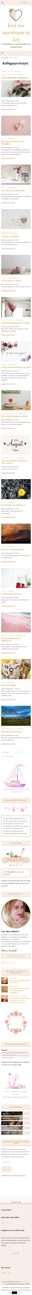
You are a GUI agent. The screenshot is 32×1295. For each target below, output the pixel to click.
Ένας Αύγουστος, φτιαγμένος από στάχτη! (14, 461)
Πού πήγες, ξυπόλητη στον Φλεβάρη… (13, 142)
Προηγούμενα (6, 752)
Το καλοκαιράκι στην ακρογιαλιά (10, 639)
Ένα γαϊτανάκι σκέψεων (14, 77)
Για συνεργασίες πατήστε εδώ (16, 956)
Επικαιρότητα (20, 74)
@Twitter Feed (5, 1273)
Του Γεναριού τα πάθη (11, 280)
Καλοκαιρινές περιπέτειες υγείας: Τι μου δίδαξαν (19, 981)
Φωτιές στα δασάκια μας (12, 549)
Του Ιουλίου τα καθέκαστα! (13, 505)
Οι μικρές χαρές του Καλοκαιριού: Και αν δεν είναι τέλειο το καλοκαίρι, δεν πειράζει (20, 1000)
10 (4, 756)
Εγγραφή (6, 1169)
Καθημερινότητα (12, 138)
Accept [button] (14, 1292)
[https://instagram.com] (6, 1222)
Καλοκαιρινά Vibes (13, 986)
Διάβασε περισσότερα (7, 109)
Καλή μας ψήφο (8, 685)
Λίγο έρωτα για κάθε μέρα (13, 190)
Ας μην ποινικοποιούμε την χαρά (16, 367)
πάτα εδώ (16, 1253)
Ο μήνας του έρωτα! (10, 236)
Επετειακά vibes (5, 233)
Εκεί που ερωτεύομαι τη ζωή (16, 32)
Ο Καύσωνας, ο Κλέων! (11, 594)
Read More (20, 1292)
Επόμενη (9, 756)
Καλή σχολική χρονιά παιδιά (14, 416)
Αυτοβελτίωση (12, 978)
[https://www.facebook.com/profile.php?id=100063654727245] (3, 1222)
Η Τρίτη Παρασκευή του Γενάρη (15, 323)
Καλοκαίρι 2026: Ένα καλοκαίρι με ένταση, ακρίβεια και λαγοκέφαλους (19, 990)
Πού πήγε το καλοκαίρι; (11, 731)
